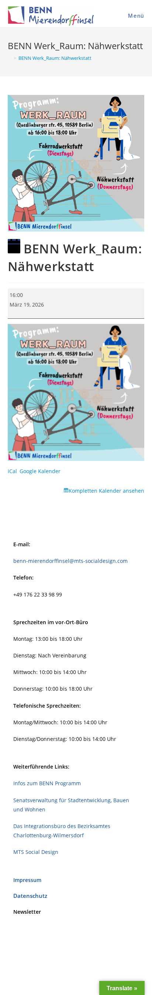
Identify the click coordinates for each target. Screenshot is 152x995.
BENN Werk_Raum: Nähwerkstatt (54, 58)
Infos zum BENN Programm (47, 783)
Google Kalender (40, 471)
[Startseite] (9, 58)
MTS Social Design (35, 851)
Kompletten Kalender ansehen (106, 490)
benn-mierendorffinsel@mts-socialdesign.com (70, 560)
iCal (12, 471)
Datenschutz (30, 895)
